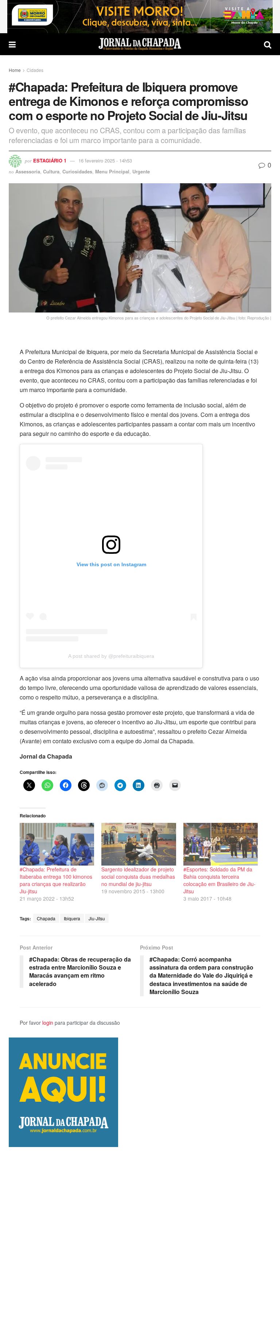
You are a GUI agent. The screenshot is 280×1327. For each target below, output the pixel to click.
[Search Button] (267, 44)
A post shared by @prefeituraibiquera (111, 656)
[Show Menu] (12, 44)
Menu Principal (112, 171)
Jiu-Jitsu (97, 918)
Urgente (141, 171)
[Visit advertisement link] (140, 16)
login (47, 1022)
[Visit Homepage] (140, 44)
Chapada (46, 918)
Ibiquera (72, 918)
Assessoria (27, 171)
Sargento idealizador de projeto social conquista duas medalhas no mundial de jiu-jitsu (138, 876)
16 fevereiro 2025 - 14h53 (105, 160)
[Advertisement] (140, 1237)
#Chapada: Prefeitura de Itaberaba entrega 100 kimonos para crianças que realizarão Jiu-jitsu (56, 880)
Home (15, 70)
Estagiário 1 (49, 160)
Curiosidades (77, 171)
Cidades (35, 70)
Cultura (51, 171)
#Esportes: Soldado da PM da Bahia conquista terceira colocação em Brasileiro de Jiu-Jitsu (219, 880)
